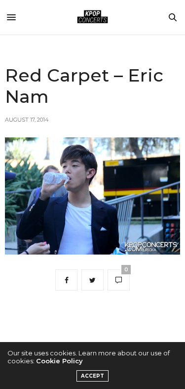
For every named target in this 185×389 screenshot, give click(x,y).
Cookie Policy (59, 361)
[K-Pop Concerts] (92, 17)
